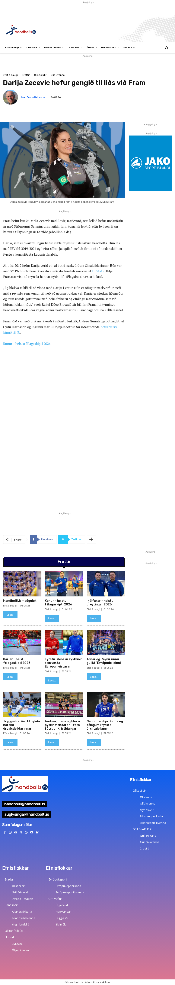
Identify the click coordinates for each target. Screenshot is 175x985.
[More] (91, 539)
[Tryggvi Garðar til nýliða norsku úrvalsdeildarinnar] (22, 704)
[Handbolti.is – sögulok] (22, 583)
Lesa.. (10, 614)
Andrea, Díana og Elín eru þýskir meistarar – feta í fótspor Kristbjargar (64, 725)
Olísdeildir (40, 75)
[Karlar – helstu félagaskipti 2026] (22, 642)
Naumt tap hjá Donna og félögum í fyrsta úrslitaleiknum (105, 725)
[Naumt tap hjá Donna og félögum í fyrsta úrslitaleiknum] (106, 704)
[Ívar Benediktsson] (11, 97)
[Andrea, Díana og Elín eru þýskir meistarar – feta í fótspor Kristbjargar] (64, 704)
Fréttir (26, 75)
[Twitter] (21, 832)
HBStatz (98, 271)
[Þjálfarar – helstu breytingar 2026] (106, 583)
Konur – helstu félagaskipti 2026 (58, 602)
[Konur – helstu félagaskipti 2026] (64, 583)
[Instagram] (10, 832)
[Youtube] (31, 832)
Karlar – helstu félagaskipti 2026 (16, 661)
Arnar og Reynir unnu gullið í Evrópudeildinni (104, 661)
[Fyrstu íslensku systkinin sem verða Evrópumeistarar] (64, 642)
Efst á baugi (10, 75)
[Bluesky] (37, 832)
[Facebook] (4, 832)
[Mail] (15, 832)
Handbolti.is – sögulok (19, 601)
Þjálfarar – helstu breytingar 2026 (100, 602)
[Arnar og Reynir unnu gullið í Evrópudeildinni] (106, 642)
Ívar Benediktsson (33, 97)
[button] (166, 47)
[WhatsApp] (26, 832)
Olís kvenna (58, 75)
